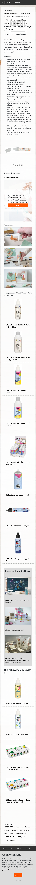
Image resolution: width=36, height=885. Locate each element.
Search (17, 2)
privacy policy (15, 202)
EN (8, 2)
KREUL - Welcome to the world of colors (17, 13)
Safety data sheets (11, 177)
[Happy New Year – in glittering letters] (18, 586)
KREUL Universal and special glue (15, 20)
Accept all (18, 875)
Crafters (7, 17)
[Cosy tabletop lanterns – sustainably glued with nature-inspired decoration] (18, 644)
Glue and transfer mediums (20, 17)
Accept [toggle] (18, 205)
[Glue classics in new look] (18, 616)
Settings (18, 880)
